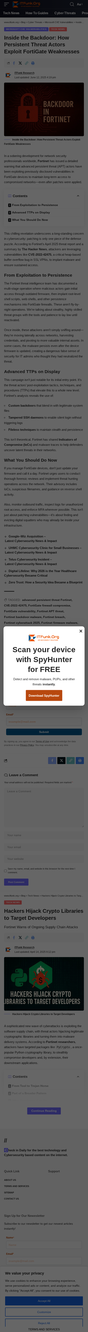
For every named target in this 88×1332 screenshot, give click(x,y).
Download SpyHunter (44, 695)
